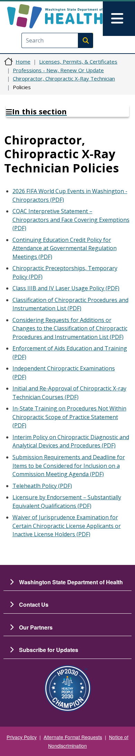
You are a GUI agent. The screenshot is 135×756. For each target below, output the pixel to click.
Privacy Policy (22, 737)
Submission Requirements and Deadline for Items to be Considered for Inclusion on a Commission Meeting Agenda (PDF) (68, 465)
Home (23, 61)
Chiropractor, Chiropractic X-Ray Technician (64, 78)
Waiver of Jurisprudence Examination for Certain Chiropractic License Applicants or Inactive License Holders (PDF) (66, 525)
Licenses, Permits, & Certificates (78, 61)
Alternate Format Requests (73, 737)
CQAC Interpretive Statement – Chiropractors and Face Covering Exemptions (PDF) (70, 219)
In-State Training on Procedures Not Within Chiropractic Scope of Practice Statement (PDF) (69, 417)
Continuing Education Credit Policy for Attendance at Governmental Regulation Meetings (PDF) (64, 248)
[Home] (55, 16)
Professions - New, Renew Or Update (58, 70)
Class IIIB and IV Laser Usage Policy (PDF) (65, 288)
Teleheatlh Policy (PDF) (42, 486)
